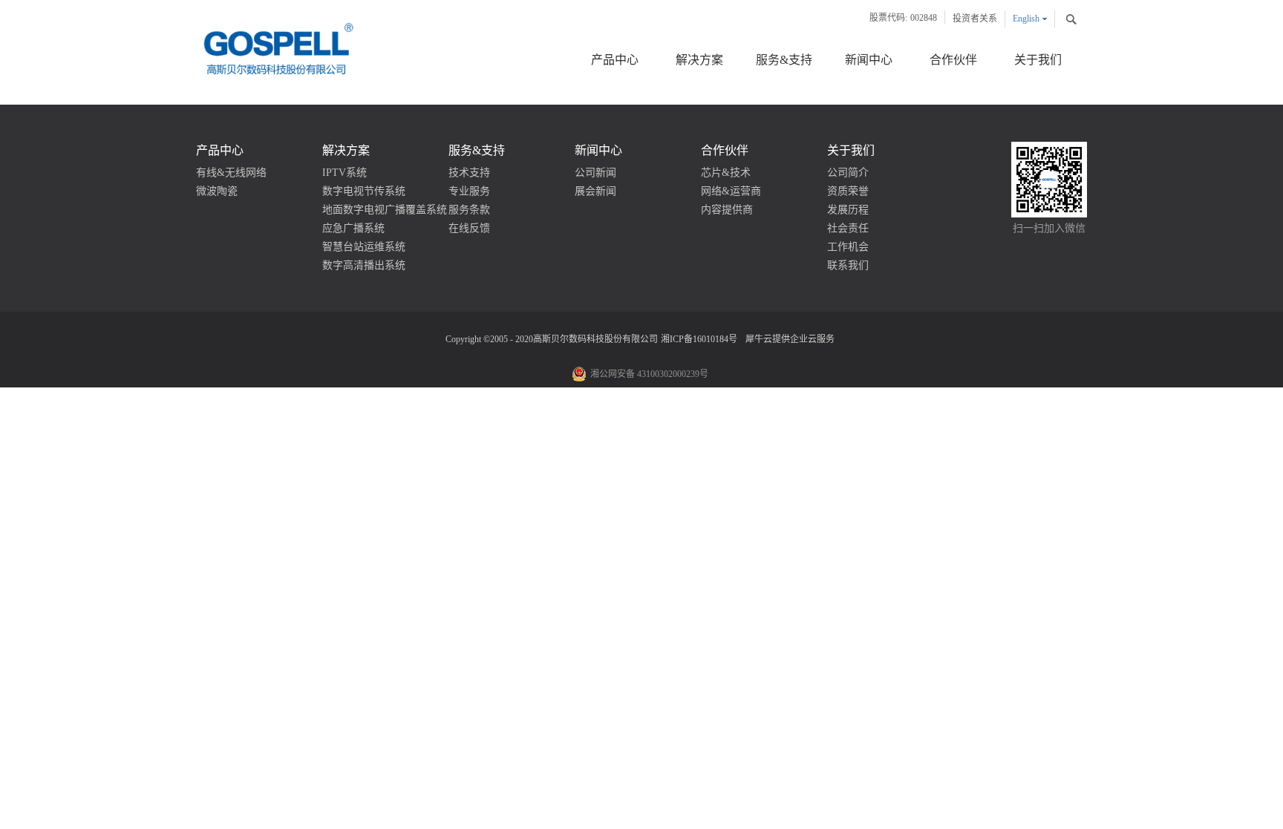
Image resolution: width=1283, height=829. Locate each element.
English (1026, 18)
